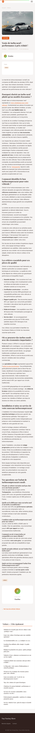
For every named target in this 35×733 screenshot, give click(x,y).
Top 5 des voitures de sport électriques (15, 682)
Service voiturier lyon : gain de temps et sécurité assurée (17, 703)
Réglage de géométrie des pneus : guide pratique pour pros (17, 650)
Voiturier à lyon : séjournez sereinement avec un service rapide (17, 656)
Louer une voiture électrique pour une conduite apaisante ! (17, 636)
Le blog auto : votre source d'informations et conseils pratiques (16, 667)
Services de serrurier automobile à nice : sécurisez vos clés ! (15, 692)
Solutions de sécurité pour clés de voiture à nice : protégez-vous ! (17, 630)
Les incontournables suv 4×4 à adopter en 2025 (17, 640)
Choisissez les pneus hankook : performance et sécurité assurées (17, 687)
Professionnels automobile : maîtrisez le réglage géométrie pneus (17, 698)
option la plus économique (11, 366)
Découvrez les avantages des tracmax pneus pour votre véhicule (16, 672)
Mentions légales (6, 723)
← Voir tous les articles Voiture (11, 609)
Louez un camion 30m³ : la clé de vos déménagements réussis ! (14, 677)
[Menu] (31, 1)
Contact (15, 723)
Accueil (4, 7)
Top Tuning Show (9, 718)
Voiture (9, 7)
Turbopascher (16, 167)
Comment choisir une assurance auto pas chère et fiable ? (17, 661)
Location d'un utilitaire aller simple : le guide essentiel (16, 645)
